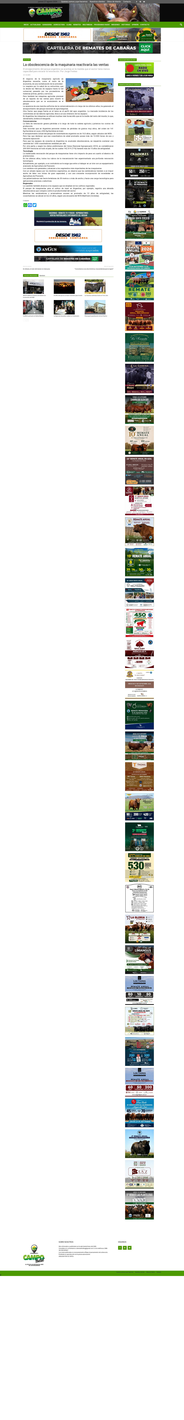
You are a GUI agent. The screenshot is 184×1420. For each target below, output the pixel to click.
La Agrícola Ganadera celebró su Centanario (66, 316)
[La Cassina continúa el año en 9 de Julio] (99, 286)
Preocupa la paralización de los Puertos (96, 316)
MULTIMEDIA (87, 25)
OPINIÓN (135, 25)
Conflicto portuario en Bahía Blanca (33, 316)
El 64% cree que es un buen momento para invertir (68, 295)
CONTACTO (144, 25)
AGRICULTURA (59, 25)
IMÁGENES (115, 25)
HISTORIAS (125, 25)
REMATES (77, 25)
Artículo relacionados (30, 275)
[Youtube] (144, 1)
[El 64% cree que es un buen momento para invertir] (68, 286)
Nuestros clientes (97, 2)
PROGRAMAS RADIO (102, 25)
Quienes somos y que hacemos (74, 2)
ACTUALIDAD (35, 25)
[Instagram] (140, 1)
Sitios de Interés (114, 2)
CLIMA (69, 25)
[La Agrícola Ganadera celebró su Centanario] (68, 307)
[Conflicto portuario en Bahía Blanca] (37, 307)
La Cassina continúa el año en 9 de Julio (96, 295)
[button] (181, 25)
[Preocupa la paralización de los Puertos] (99, 307)
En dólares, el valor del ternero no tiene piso (36, 269)
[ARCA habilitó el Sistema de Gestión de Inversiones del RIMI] (37, 286)
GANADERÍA (47, 25)
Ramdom (42, 275)
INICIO (26, 25)
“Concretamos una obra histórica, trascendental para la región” (94, 269)
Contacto (127, 2)
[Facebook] (136, 1)
